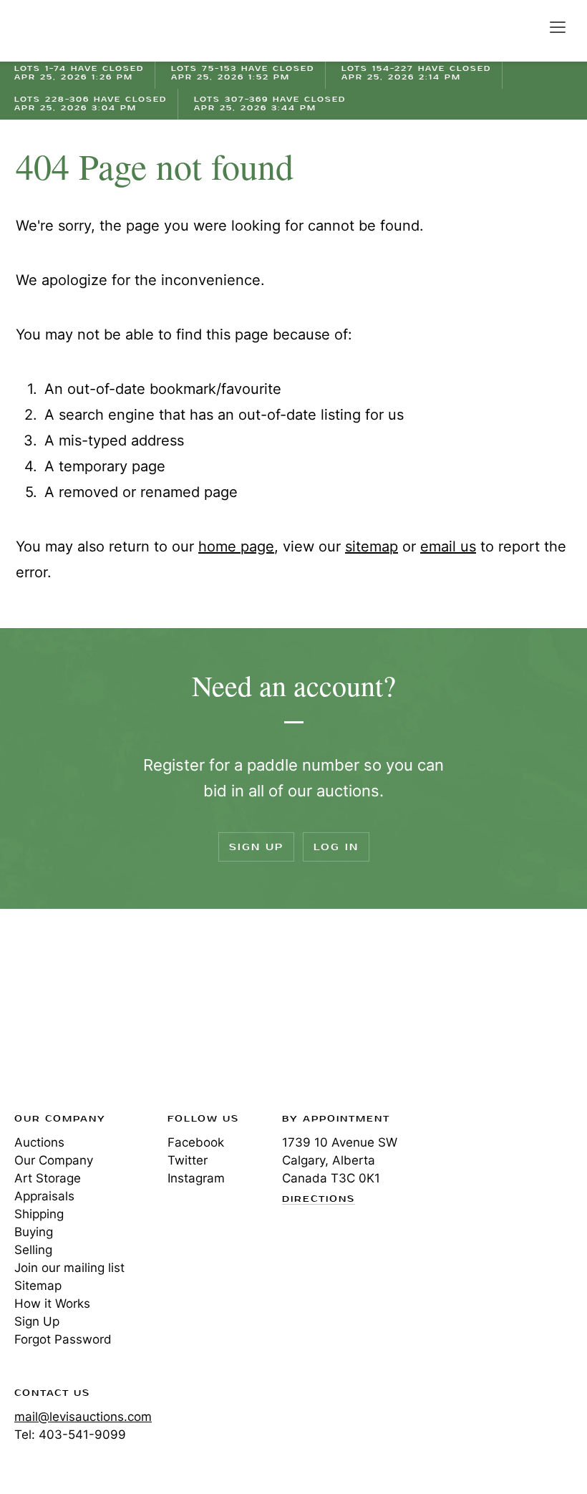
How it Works (52, 1303)
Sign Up (256, 847)
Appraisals (44, 1196)
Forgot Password (63, 1339)
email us (448, 546)
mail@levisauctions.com (83, 1416)
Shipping (39, 1214)
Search (527, 26)
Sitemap (38, 1285)
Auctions (39, 1142)
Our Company (53, 1160)
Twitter (188, 1160)
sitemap (371, 546)
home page (236, 546)
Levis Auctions (64, 30)
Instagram (196, 1178)
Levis (60, 1014)
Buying (33, 1232)
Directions (318, 1200)
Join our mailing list (69, 1268)
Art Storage (47, 1178)
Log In (336, 847)
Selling (33, 1250)
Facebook (196, 1142)
